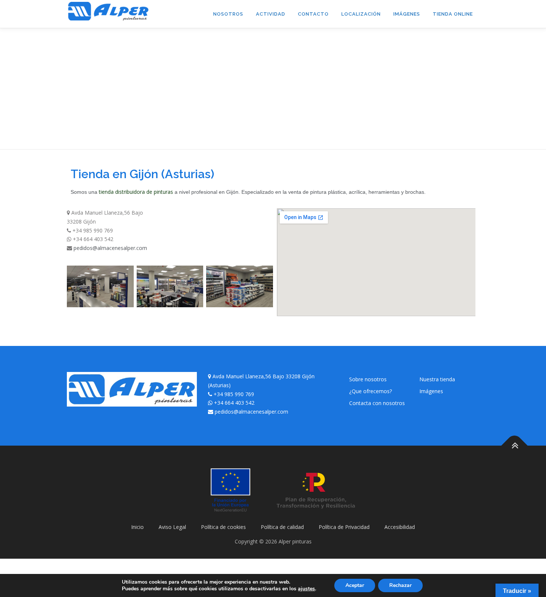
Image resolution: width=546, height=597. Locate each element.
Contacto (313, 14)
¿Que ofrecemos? (370, 391)
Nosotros (228, 14)
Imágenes (406, 14)
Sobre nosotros (368, 379)
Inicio (137, 526)
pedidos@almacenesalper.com (110, 247)
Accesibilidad (399, 526)
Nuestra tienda (437, 379)
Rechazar (400, 585)
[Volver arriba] (514, 446)
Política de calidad (282, 526)
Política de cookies (223, 526)
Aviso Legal (172, 526)
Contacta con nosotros (377, 403)
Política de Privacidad (344, 526)
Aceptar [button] (354, 585)
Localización (361, 14)
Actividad (270, 14)
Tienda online (453, 14)
